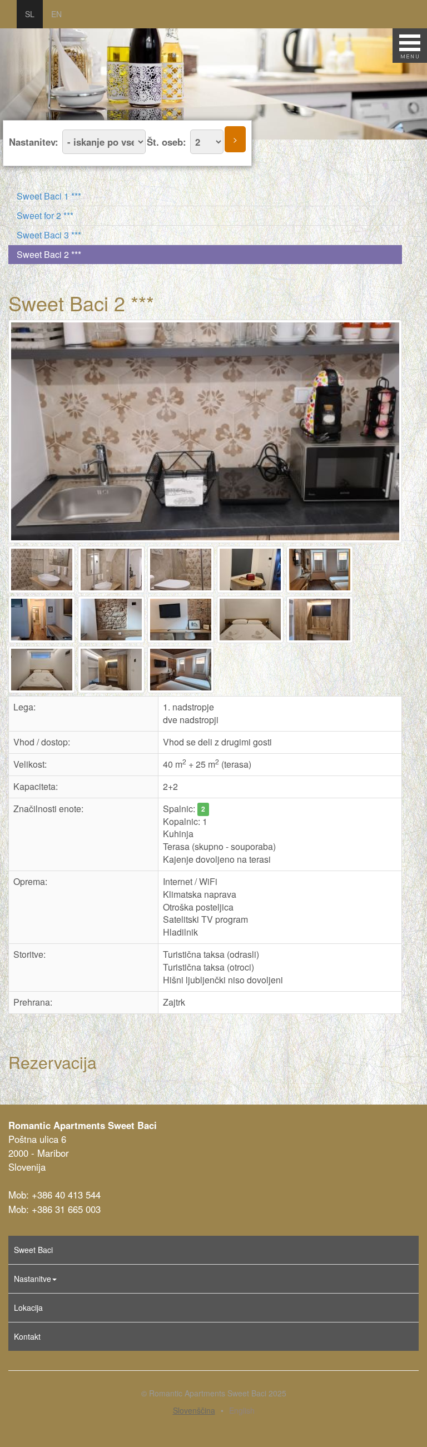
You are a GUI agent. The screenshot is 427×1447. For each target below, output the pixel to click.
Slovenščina (194, 1410)
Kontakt (27, 1336)
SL (29, 13)
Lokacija (28, 1307)
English (242, 1410)
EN (56, 13)
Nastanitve (32, 1278)
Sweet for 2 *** (45, 215)
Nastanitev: (35, 141)
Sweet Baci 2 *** (49, 254)
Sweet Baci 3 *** (49, 234)
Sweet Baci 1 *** (49, 196)
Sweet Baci (33, 1249)
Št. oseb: (168, 141)
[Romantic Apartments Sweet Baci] (206, 431)
